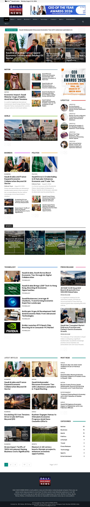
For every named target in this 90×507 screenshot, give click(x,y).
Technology (26, 280)
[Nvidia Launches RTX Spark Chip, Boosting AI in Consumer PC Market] (12, 327)
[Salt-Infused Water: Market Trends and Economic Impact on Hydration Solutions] (64, 144)
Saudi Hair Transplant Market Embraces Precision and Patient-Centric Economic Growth (72, 328)
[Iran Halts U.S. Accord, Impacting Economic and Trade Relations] (31, 130)
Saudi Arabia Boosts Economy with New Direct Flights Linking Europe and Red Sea (48, 94)
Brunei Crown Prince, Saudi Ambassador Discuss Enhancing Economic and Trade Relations (72, 386)
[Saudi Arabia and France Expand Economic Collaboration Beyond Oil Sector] (24, 47)
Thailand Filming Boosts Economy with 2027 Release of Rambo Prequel (73, 396)
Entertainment (66, 392)
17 (24, 465)
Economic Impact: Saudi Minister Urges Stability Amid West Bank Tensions (15, 97)
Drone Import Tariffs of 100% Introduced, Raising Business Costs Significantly (22, 210)
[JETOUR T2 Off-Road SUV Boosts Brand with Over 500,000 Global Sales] (73, 278)
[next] (83, 30)
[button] (83, 21)
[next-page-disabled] (9, 337)
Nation (6, 92)
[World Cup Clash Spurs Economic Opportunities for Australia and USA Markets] (76, 243)
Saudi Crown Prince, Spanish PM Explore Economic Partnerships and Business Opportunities (49, 207)
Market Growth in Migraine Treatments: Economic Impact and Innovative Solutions (77, 118)
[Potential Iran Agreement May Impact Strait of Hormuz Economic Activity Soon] (13, 130)
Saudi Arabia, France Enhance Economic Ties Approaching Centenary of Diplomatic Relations (48, 137)
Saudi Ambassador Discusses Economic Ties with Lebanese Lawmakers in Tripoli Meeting (44, 385)
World (13, 132)
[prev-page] (5, 144)
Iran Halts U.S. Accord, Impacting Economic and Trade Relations (31, 137)
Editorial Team (8, 186)
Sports (14, 236)
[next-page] (9, 144)
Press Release (65, 295)
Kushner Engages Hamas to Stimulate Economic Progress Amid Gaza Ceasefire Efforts (44, 418)
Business (9, 50)
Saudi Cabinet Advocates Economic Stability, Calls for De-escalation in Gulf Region (49, 103)
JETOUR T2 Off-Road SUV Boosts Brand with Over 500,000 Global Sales (71, 290)
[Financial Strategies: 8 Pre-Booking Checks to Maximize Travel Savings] (64, 126)
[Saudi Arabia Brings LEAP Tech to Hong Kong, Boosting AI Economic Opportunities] (12, 289)
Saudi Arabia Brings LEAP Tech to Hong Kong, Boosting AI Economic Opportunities (39, 288)
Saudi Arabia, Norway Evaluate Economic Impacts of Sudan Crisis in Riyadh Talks (73, 376)
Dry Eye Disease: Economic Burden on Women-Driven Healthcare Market (77, 109)
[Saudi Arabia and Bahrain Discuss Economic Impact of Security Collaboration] (36, 85)
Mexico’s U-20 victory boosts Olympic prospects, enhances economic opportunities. (44, 450)
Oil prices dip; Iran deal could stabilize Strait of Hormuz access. (71, 366)
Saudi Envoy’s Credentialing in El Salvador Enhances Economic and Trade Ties (44, 179)
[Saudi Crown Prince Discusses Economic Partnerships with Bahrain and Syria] (36, 199)
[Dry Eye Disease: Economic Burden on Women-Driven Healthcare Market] (64, 107)
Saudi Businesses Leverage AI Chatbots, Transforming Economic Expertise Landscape (37, 300)
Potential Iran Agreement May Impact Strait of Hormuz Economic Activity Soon (13, 137)
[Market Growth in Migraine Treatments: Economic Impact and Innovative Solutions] (64, 117)
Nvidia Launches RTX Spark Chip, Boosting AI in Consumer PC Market (38, 326)
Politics (34, 174)
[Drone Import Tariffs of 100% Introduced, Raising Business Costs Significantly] (76, 55)
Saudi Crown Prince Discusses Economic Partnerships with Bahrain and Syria (48, 199)
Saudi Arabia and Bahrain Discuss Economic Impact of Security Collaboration (49, 86)
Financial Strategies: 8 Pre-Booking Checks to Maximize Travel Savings (76, 127)
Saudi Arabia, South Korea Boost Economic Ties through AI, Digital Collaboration (36, 275)
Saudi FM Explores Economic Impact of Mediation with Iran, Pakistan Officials (72, 406)
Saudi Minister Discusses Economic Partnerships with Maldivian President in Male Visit (49, 76)
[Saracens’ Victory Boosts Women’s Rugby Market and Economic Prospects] (55, 243)
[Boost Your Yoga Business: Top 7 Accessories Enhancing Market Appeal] (64, 135)
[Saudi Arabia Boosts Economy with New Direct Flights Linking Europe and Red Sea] (36, 94)
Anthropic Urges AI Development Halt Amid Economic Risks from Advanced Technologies (39, 313)
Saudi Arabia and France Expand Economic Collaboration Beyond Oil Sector (15, 180)
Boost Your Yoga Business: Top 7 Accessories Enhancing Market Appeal (76, 136)
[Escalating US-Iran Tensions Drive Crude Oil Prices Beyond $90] (76, 40)
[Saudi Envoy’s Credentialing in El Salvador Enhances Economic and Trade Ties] (45, 164)
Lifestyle (72, 104)
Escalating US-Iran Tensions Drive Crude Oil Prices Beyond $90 (44, 30)
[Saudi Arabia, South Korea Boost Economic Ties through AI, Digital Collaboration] (12, 276)
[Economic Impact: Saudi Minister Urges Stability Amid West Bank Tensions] (17, 81)
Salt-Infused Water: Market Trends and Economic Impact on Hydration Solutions (75, 145)
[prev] (80, 30)
